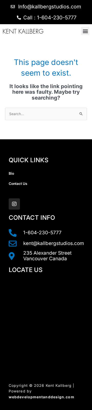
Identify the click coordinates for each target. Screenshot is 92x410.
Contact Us (18, 184)
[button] (85, 31)
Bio (11, 173)
